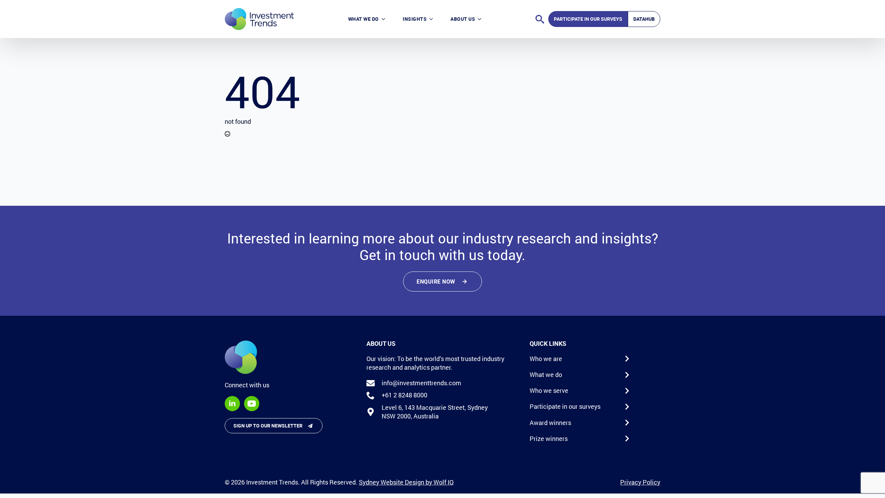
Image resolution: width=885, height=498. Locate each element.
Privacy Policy (640, 482)
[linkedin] (232, 403)
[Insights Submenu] (434, 19)
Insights (415, 19)
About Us (462, 19)
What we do (363, 19)
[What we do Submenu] (386, 19)
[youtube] (251, 403)
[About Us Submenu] (482, 19)
